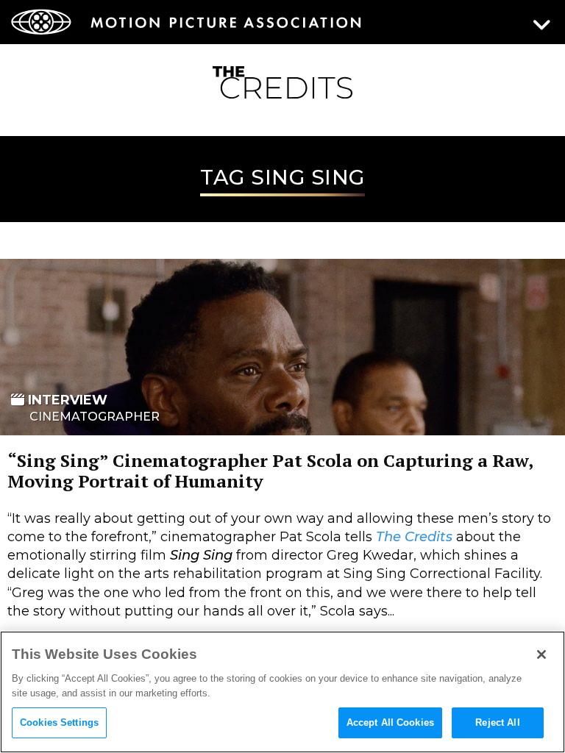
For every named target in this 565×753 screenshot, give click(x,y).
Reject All (497, 722)
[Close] (541, 654)
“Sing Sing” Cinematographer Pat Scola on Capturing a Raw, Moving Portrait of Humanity (270, 471)
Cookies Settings (59, 722)
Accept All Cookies (390, 722)
